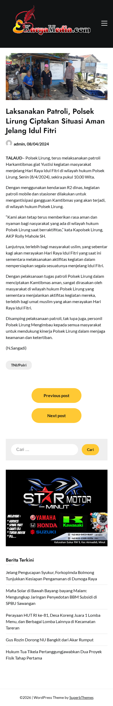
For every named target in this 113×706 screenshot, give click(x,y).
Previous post (56, 395)
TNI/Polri (19, 365)
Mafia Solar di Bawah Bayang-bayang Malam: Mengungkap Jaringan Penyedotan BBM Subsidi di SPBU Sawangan (51, 597)
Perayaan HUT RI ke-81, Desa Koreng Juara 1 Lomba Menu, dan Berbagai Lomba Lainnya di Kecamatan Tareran (53, 621)
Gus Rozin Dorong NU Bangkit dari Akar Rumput (50, 639)
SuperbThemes (81, 697)
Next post (56, 415)
